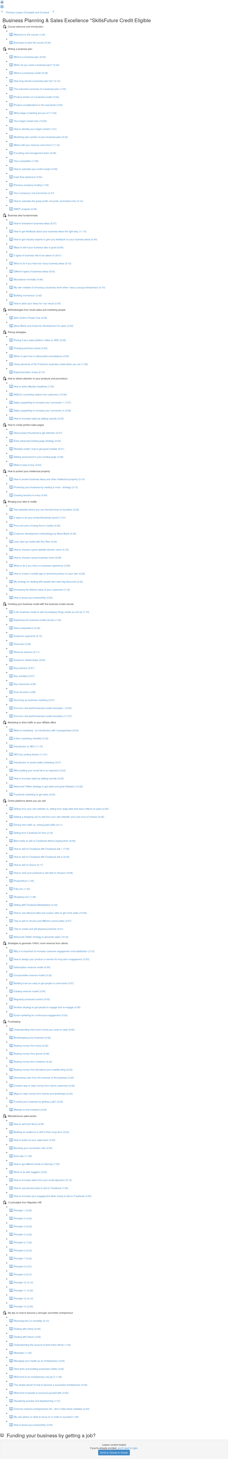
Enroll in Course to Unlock (114, 1452)
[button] (2, 3)
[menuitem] (2, 7)
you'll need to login (127, 1448)
